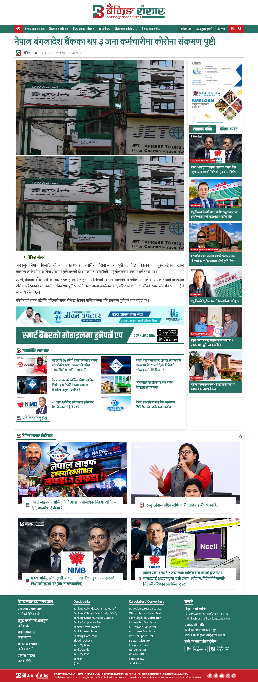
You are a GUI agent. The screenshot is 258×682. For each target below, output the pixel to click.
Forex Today (136, 658)
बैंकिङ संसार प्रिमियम (83, 28)
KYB (223, 29)
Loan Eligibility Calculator (145, 617)
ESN (198, 677)
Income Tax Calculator (142, 622)
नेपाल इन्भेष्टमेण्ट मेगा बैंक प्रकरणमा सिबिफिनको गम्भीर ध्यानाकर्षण (155, 405)
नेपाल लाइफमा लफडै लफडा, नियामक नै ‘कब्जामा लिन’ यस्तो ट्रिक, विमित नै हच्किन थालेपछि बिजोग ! (158, 365)
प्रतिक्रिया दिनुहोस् (34, 418)
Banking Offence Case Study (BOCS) (95, 613)
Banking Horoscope (85, 636)
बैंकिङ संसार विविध (124, 28)
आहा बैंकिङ (104, 28)
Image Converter (139, 645)
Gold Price (135, 663)
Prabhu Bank (196, 205)
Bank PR (78, 658)
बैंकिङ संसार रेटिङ (151, 28)
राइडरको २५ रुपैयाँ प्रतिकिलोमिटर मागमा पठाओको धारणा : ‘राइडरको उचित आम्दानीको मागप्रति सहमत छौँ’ (74, 365)
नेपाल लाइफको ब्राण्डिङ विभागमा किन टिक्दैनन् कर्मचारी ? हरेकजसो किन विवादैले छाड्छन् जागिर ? (73, 385)
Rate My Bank (81, 645)
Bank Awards (81, 649)
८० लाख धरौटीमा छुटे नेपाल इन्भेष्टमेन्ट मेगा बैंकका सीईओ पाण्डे (73, 405)
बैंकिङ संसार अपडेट (35, 28)
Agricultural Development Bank (204, 249)
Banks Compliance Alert (88, 622)
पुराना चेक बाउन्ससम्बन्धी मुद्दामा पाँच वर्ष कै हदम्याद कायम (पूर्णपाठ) (213, 386)
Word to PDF (137, 654)
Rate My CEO (81, 654)
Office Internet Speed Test (145, 613)
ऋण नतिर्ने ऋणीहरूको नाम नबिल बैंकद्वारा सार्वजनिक (154, 385)
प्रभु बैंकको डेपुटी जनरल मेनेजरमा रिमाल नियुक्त (215, 301)
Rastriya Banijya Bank (200, 334)
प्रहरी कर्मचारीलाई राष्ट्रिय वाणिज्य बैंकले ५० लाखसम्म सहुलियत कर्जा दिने (213, 342)
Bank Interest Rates (85, 631)
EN (232, 28)
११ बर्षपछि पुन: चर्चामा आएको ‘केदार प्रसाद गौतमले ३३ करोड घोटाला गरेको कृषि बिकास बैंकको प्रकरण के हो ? (213, 261)
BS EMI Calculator (140, 640)
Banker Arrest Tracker (86, 627)
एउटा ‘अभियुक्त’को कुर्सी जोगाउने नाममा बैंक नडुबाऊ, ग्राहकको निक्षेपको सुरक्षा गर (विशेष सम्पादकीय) (213, 172)
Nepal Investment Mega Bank (203, 160)
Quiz (76, 663)
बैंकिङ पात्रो (186, 29)
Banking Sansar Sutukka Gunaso (93, 617)
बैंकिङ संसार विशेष (58, 28)
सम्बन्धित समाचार (35, 350)
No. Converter (137, 649)
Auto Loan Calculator (142, 631)
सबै (240, 437)
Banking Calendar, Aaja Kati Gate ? (94, 608)
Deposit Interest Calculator (145, 608)
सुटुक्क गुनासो (206, 29)
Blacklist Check (82, 640)
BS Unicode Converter (142, 627)
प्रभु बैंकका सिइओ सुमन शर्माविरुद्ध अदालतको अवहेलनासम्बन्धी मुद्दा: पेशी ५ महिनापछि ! (214, 214)
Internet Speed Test (141, 636)
